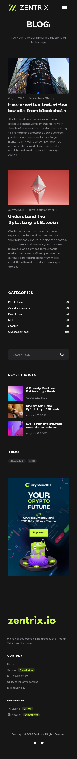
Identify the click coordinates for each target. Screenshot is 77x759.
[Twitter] (42, 743)
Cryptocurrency (40, 209)
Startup (50, 98)
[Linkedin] (35, 743)
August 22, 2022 (36, 397)
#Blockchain (17, 460)
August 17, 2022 (36, 415)
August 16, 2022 (36, 433)
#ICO (32, 460)
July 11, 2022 (16, 98)
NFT (54, 209)
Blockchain (36, 98)
